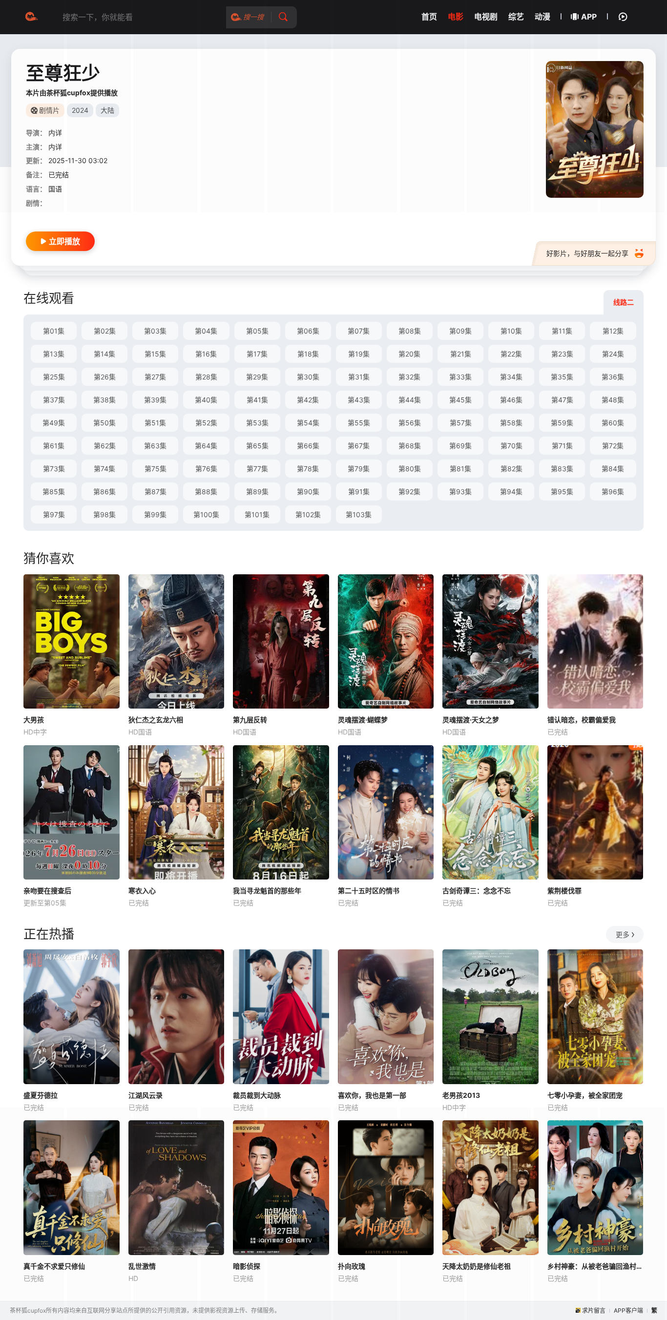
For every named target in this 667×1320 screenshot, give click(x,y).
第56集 (409, 423)
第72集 (613, 445)
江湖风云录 (145, 1095)
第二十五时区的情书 (368, 890)
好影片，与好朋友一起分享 (587, 253)
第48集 (613, 400)
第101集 (257, 514)
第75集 (156, 468)
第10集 (511, 331)
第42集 (308, 400)
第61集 (53, 445)
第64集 (206, 445)
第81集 (460, 468)
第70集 (511, 445)
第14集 (104, 354)
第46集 (511, 400)
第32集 (409, 377)
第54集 (308, 423)
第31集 (359, 377)
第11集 (562, 331)
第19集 (359, 354)
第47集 (562, 400)
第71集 (562, 445)
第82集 (511, 468)
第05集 (257, 331)
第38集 (104, 400)
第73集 (54, 468)
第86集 (104, 491)
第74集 (104, 468)
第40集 (206, 400)
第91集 (359, 491)
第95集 (562, 491)
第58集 (511, 423)
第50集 (104, 423)
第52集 (206, 423)
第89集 (257, 491)
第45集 (460, 400)
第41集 (257, 400)
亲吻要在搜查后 (47, 890)
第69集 (460, 445)
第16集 (206, 354)
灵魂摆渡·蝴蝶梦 (363, 719)
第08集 (409, 331)
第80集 (409, 468)
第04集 (206, 331)
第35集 (562, 377)
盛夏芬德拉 (40, 1095)
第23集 (562, 354)
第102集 (308, 514)
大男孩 (33, 719)
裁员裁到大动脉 (257, 1095)
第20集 (409, 354)
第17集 (257, 354)
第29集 (257, 377)
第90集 (308, 491)
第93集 (460, 491)
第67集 (359, 445)
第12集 (613, 331)
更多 (622, 934)
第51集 (155, 423)
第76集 (206, 468)
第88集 (206, 491)
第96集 (613, 491)
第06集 (308, 331)
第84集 (613, 468)
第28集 (206, 377)
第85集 (53, 491)
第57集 (461, 423)
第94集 (511, 491)
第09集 (460, 331)
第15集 (155, 354)
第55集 (359, 423)
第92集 (409, 491)
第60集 (613, 423)
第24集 (613, 354)
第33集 (460, 377)
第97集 (54, 514)
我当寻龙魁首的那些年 (267, 890)
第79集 (359, 468)
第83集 (562, 468)
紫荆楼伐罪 (564, 890)
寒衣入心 (142, 890)
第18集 (308, 354)
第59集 (562, 423)
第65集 (257, 445)
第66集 (308, 445)
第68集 (409, 445)
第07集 (359, 331)
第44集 (409, 400)
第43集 (359, 400)
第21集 (460, 354)
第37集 (54, 400)
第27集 (155, 377)
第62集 (105, 445)
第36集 (613, 377)
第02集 (105, 331)
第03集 (155, 331)
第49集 (53, 423)
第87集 (156, 491)
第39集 (155, 400)
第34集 (511, 377)
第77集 (257, 468)
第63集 (155, 445)
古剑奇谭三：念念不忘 (476, 890)
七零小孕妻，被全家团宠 (585, 1095)
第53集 (257, 423)
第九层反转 (250, 719)
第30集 (308, 377)
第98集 (104, 514)
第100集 (206, 514)
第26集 (105, 377)
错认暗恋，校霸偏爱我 (581, 719)
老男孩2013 (461, 1095)
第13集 (53, 354)
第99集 (155, 514)
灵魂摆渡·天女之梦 (470, 719)
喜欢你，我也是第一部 (372, 1095)
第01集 (53, 331)
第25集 (54, 377)
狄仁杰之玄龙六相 (155, 719)
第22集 (511, 354)
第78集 (308, 468)
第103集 (359, 514)
